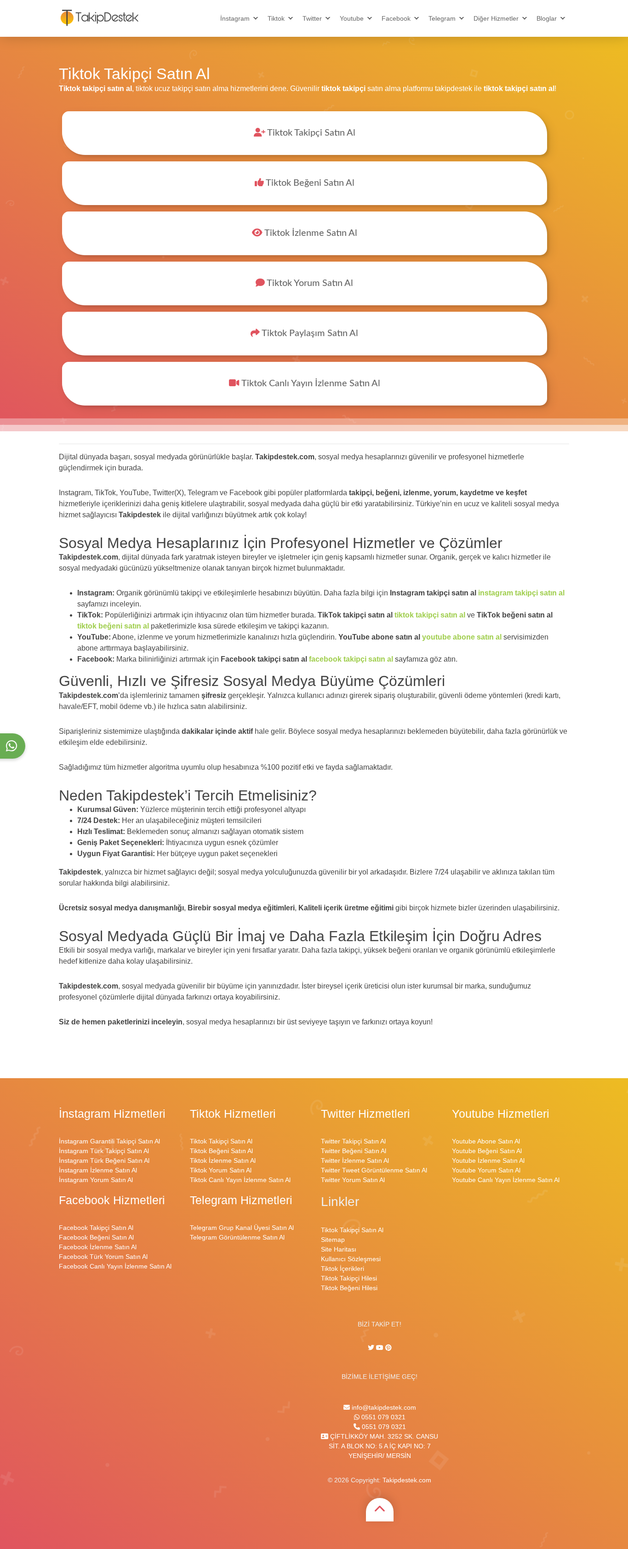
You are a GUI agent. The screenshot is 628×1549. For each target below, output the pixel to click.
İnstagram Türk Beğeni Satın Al (104, 1160)
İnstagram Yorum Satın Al (96, 1179)
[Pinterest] (388, 1347)
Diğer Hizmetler (496, 18)
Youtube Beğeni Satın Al (487, 1151)
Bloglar (547, 18)
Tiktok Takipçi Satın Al (310, 132)
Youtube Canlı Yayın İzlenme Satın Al (505, 1179)
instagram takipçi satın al (521, 593)
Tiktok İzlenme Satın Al (310, 233)
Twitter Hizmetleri (365, 1114)
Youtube (352, 18)
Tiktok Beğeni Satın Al (309, 183)
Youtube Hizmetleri (500, 1114)
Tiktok (276, 18)
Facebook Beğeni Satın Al (96, 1237)
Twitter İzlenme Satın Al (355, 1160)
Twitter (312, 18)
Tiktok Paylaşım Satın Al (309, 333)
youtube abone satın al (462, 637)
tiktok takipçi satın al (429, 615)
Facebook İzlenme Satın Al (98, 1247)
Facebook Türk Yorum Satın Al (103, 1256)
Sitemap (333, 1239)
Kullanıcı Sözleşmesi (351, 1259)
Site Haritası (338, 1249)
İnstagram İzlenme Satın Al (98, 1170)
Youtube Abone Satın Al (486, 1141)
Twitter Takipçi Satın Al (353, 1141)
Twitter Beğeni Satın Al (353, 1151)
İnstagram (235, 18)
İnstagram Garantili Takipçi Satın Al (109, 1141)
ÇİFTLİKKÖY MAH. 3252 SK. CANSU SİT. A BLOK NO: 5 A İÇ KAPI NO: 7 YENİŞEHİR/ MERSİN (383, 1446)
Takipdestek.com (407, 1480)
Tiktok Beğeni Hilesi (349, 1288)
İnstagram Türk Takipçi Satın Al (104, 1151)
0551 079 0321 (382, 1417)
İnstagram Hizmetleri (112, 1114)
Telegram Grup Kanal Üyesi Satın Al (242, 1227)
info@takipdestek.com (383, 1407)
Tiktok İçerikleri (342, 1268)
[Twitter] (372, 1347)
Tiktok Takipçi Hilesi (349, 1278)
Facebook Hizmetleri (112, 1200)
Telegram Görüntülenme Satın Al (237, 1237)
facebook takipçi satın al (351, 659)
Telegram (442, 18)
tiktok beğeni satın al (113, 626)
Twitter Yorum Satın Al (353, 1179)
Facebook (396, 18)
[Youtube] (379, 1347)
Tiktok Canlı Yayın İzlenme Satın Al (310, 383)
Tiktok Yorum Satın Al (309, 283)
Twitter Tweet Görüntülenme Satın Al (374, 1170)
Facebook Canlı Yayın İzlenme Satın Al (115, 1266)
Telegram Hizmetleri (241, 1200)
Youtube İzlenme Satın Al (488, 1160)
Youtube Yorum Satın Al (486, 1170)
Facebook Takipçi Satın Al (96, 1227)
